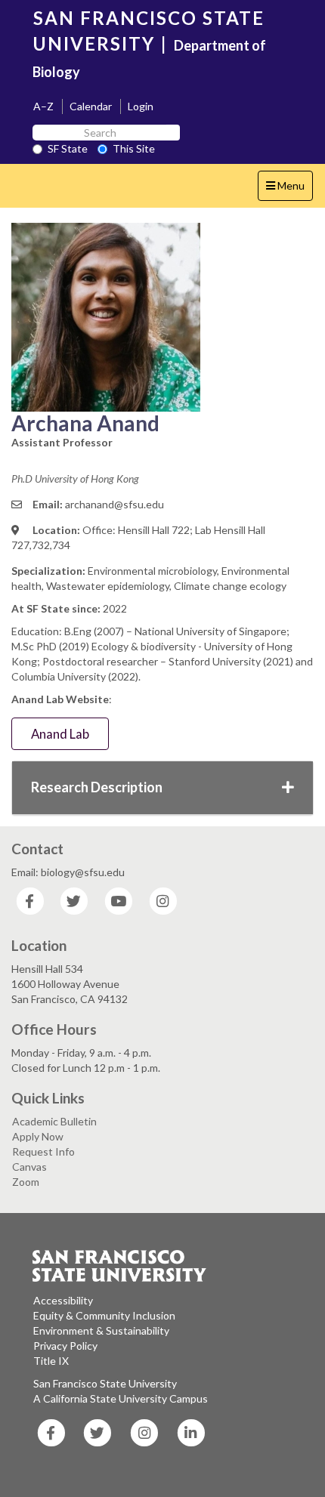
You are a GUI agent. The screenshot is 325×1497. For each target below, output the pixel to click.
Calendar (91, 106)
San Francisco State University (105, 1383)
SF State (68, 148)
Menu (289, 189)
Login (140, 106)
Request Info (43, 1151)
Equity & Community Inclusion (104, 1315)
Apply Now (37, 1136)
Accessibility (63, 1300)
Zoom (25, 1181)
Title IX (51, 1360)
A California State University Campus (120, 1398)
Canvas (29, 1166)
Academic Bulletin (54, 1121)
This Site (134, 148)
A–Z (43, 106)
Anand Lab (60, 734)
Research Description (96, 787)
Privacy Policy (65, 1345)
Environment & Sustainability (101, 1330)
